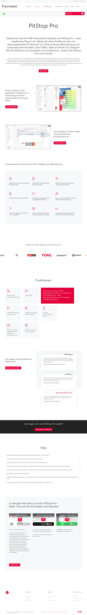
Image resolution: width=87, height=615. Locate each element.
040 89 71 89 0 (76, 1)
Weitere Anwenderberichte (13, 368)
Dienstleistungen (47, 6)
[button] (84, 6)
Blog (72, 6)
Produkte (37, 6)
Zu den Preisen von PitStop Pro (43, 429)
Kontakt (77, 6)
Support (67, 6)
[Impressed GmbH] (9, 6)
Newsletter (83, 1)
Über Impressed (4, 1)
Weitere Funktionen (11, 106)
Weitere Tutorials (14, 565)
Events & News (58, 6)
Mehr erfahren (43, 70)
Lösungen (28, 6)
